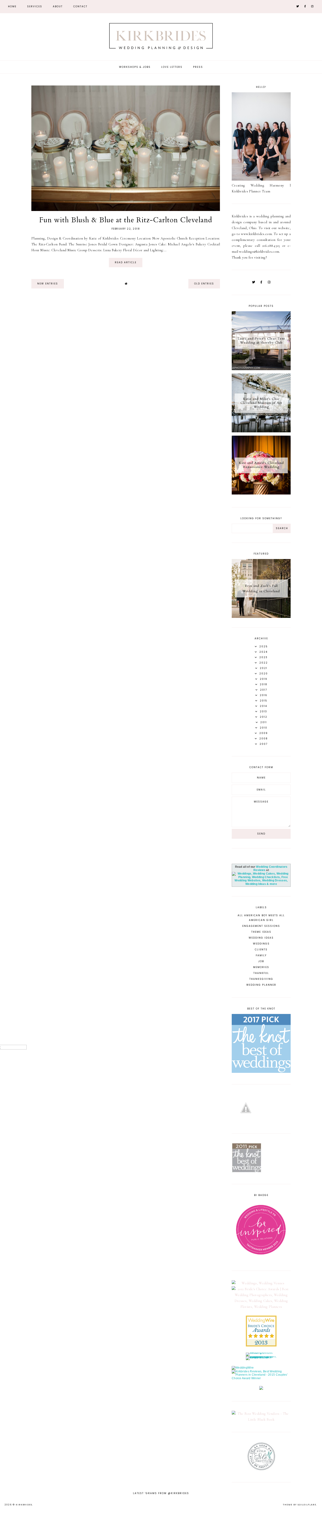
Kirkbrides (24, 1504)
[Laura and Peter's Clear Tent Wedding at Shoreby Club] (261, 369)
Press (198, 67)
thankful (261, 973)
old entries (204, 283)
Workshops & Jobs (135, 67)
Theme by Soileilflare (299, 1504)
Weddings (261, 943)
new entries (47, 283)
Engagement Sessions (261, 926)
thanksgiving (261, 979)
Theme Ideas (261, 932)
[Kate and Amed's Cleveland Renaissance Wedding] (261, 493)
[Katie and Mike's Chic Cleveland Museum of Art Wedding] (261, 431)
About (58, 6)
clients (261, 949)
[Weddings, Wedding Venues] (261, 1283)
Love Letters (171, 67)
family (261, 955)
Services (34, 6)
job (261, 961)
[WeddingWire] (243, 1367)
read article (125, 262)
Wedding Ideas (261, 938)
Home (12, 6)
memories (261, 967)
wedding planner (261, 985)
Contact (80, 6)
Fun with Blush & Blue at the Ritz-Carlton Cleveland (125, 220)
